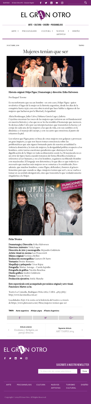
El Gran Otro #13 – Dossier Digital (23, 3)
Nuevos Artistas (60, 33)
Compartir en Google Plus (71, 318)
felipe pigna (37, 311)
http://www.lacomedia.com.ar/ (23, 294)
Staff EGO (6, 3)
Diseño (76, 31)
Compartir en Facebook (19, 318)
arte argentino (23, 311)
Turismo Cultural (71, 386)
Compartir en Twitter (45, 318)
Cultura (45, 31)
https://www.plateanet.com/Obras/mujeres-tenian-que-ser (39, 302)
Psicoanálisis (29, 31)
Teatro (81, 45)
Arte (12, 31)
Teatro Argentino (52, 311)
